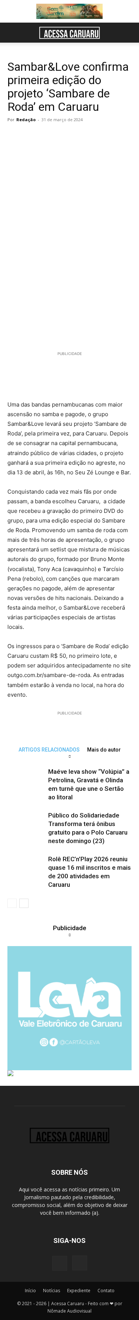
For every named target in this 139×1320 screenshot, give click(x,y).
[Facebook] (59, 1263)
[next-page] (24, 903)
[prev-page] (12, 903)
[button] (12, 33)
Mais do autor (104, 749)
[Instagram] (79, 1263)
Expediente (78, 1290)
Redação (26, 119)
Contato (106, 1290)
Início (30, 1290)
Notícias (51, 1290)
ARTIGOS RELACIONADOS (49, 749)
